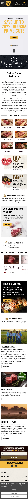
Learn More (16, 189)
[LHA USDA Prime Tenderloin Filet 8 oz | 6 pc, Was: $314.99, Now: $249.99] (11, 259)
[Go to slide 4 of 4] (17, 45)
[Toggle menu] (2, 3)
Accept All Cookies (14, 496)
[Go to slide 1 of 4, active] (11, 45)
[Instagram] (16, 465)
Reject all (14, 493)
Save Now (14, 37)
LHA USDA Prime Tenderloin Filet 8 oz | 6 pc (11, 268)
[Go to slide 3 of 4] (15, 45)
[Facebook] (12, 465)
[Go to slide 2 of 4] (13, 45)
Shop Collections (17, 169)
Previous (1, 62)
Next (26, 62)
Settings (14, 490)
